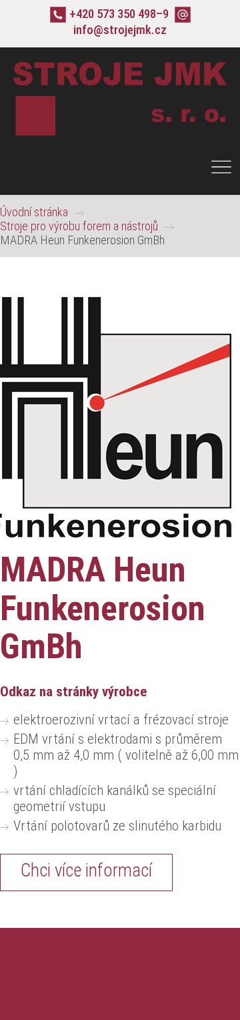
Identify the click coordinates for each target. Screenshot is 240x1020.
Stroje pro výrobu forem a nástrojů (79, 226)
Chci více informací (86, 870)
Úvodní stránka (34, 212)
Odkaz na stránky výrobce (73, 692)
